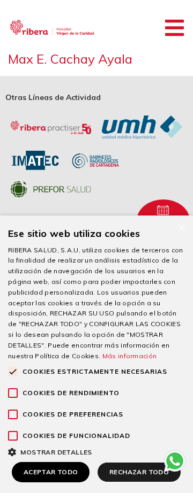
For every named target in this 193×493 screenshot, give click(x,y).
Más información (129, 356)
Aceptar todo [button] (51, 472)
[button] (174, 27)
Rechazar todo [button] (139, 472)
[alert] (96, 354)
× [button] (181, 227)
